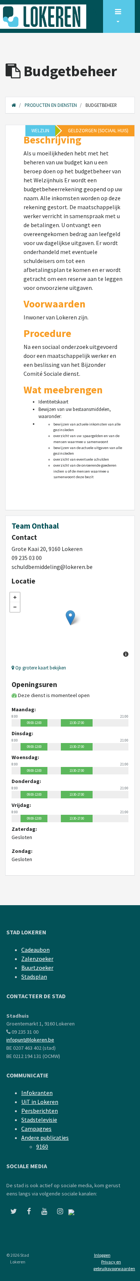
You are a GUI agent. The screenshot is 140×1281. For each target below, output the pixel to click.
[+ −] (70, 625)
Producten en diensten (51, 105)
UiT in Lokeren (39, 1101)
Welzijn (40, 130)
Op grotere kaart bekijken (40, 668)
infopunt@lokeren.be (30, 1039)
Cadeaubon (35, 949)
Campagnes (36, 1128)
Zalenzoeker (37, 958)
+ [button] (15, 597)
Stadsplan (34, 976)
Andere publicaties (45, 1137)
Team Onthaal (35, 526)
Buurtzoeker (37, 967)
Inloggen (102, 1255)
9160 (42, 1146)
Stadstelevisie (39, 1119)
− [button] (15, 607)
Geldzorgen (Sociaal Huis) (98, 130)
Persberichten (39, 1110)
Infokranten (37, 1092)
